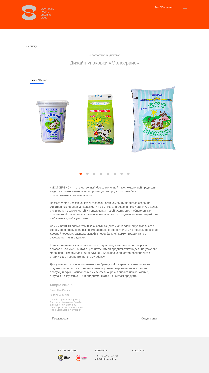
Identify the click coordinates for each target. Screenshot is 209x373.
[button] (70, 174)
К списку (31, 46)
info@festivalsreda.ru (106, 359)
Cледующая (149, 318)
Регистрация (167, 7)
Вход (157, 7)
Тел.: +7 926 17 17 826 (106, 355)
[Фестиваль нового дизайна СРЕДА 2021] (39, 12)
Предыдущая (60, 318)
